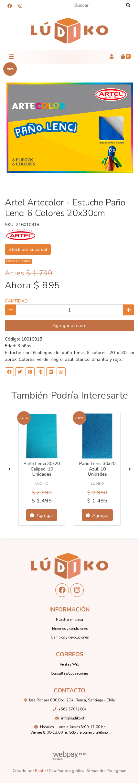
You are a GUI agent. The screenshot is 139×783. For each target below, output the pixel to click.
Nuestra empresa (69, 619)
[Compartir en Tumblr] (40, 371)
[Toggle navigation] (11, 56)
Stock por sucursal (28, 249)
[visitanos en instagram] (20, 6)
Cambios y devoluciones (70, 637)
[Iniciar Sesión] (111, 57)
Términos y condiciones (69, 628)
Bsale (40, 770)
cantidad (16, 301)
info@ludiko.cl (72, 718)
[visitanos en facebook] (10, 6)
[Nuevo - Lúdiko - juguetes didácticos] (69, 31)
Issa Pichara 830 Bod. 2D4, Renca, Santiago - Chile (72, 700)
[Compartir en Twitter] (19, 371)
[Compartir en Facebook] (9, 371)
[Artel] (21, 235)
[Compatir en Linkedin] (50, 371)
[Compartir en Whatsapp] (61, 371)
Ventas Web (69, 664)
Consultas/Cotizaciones (69, 673)
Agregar (44, 515)
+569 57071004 (73, 709)
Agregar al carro (70, 325)
